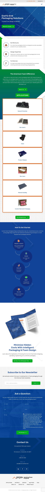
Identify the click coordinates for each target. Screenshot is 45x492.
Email (5, 409)
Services (24, 482)
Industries (31, 482)
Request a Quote (7, 26)
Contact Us (40, 1)
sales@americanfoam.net (22, 463)
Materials (17, 482)
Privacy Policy (30, 484)
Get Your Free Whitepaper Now (21, 360)
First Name (6, 404)
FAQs (38, 482)
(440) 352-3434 (31, 1)
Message (5, 414)
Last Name (27, 404)
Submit (35, 383)
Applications (22, 95)
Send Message (22, 432)
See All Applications (21, 217)
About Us (21, 89)
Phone (26, 409)
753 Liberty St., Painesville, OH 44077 (22, 452)
